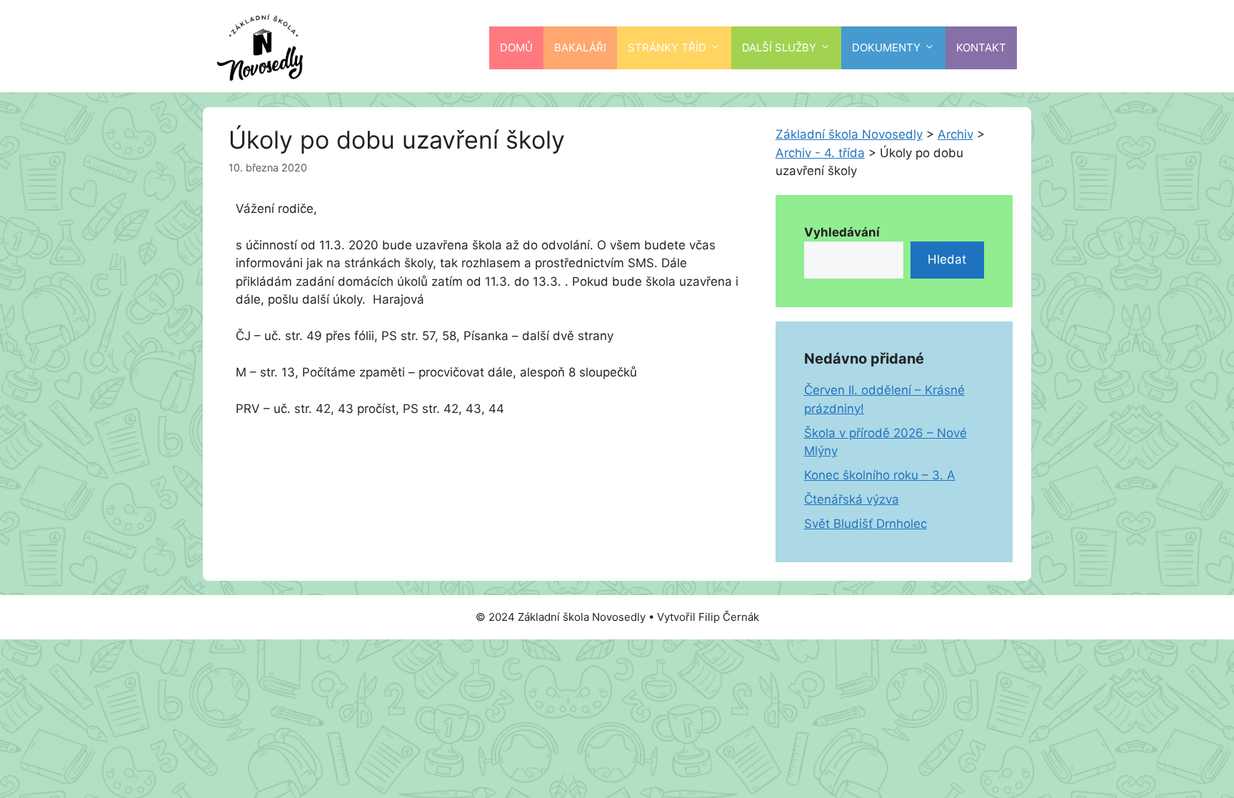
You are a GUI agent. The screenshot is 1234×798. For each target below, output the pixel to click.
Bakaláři (580, 47)
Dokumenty (886, 47)
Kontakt (981, 47)
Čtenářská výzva (851, 499)
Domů (516, 47)
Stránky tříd (667, 47)
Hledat (947, 259)
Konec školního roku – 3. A (879, 475)
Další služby (779, 47)
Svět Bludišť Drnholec (865, 524)
